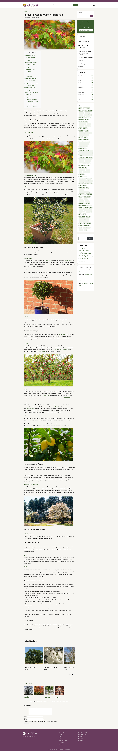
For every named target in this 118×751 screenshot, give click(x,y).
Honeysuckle (86, 172)
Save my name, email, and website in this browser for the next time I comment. (41, 721)
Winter (80, 229)
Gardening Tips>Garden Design (84, 151)
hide (34, 52)
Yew (26, 555)
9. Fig (28, 74)
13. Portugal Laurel (30, 85)
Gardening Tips (82, 148)
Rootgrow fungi (83, 205)
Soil (80, 214)
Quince (86, 198)
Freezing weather (83, 146)
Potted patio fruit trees (64, 334)
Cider (80, 128)
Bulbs (79, 80)
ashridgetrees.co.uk (67, 749)
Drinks (85, 137)
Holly (26, 316)
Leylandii (81, 183)
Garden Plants (81, 85)
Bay (26, 269)
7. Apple (28, 71)
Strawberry (82, 216)
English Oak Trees (30, 97)
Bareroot (81, 112)
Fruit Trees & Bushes (82, 82)
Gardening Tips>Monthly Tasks (84, 155)
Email (25, 718)
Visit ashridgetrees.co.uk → (85, 30)
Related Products (28, 96)
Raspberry (81, 201)
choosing (81, 126)
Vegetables (86, 225)
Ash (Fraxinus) (86, 108)
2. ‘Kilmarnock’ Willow (31, 59)
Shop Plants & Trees (82, 734)
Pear (26, 389)
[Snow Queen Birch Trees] (73, 655)
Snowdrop (88, 212)
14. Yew (28, 89)
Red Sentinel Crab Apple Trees (33, 104)
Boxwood (81, 119)
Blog (79, 78)
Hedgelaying (82, 169)
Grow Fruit (87, 160)
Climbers (81, 130)
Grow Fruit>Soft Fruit (84, 165)
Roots (90, 205)
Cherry (89, 123)
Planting (81, 189)
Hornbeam (81, 174)
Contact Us (80, 740)
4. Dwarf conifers (30, 64)
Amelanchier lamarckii (31, 484)
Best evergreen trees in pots (30, 62)
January (89, 178)
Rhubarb (88, 203)
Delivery (81, 135)
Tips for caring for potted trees (31, 92)
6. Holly (28, 67)
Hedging (80, 736)
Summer (88, 216)
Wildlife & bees (87, 227)
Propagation (87, 196)
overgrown (82, 187)
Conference (46, 395)
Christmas (87, 126)
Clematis (85, 128)
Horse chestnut (82, 176)
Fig (26, 402)
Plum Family (81, 194)
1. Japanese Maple (30, 57)
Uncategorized (87, 223)
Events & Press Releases (84, 141)
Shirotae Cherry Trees (31, 99)
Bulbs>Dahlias (82, 123)
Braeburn (55, 349)
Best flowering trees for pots (30, 78)
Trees (25, 11)
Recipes (87, 201)
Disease (80, 137)
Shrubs (80, 209)
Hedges (88, 169)
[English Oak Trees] (34, 655)
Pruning (81, 198)
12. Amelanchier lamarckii (32, 81)
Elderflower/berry (83, 139)
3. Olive (28, 60)
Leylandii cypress (69, 260)
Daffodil (81, 132)
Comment (26, 714)
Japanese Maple (29, 132)
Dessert (86, 135)
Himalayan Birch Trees (31, 103)
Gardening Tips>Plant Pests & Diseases (85, 158)
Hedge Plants (81, 92)
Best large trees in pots (29, 87)
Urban (80, 225)
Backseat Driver (88, 110)
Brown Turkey (58, 406)
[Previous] (69, 674)
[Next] (72, 674)
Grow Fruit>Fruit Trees (84, 163)
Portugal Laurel (29, 534)
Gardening (80, 87)
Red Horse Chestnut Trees (32, 106)
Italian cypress (48, 260)
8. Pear (28, 73)
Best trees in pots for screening (31, 83)
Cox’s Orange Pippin (64, 349)
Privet (80, 196)
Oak (26, 566)
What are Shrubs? (87, 287)
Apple (26, 343)
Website (25, 719)
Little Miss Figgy (30, 408)
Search (75, 5)
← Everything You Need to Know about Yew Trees (39, 701)
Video (80, 227)
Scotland (86, 207)
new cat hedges (88, 183)
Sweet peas (81, 218)
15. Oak (28, 90)
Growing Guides (81, 89)
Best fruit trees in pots (29, 69)
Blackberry (81, 117)
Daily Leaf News (88, 132)
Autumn (81, 110)
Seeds (91, 207)
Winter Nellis (67, 397)
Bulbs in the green (83, 121)
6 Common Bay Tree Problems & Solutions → (60, 701)
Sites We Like (82, 212)
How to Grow (81, 94)
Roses (79, 96)
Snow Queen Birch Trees (32, 101)
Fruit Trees (80, 738)
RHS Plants (81, 203)
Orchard (85, 185)
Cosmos (86, 130)
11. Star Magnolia (30, 80)
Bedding (80, 75)
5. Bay (28, 66)
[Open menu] (94, 5)
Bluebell (88, 117)
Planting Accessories (84, 192)
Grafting (81, 160)
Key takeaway (27, 94)
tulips (80, 223)
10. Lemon (29, 76)
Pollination (89, 194)
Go (91, 15)
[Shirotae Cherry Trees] (53, 655)
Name (25, 716)
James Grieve (42, 351)
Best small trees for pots (29, 55)
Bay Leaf (87, 112)
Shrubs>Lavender (88, 209)
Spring (84, 214)
